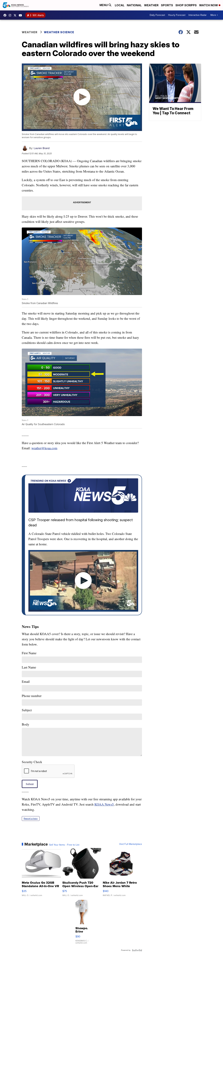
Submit (30, 784)
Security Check (32, 762)
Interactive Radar (198, 15)
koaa (16, 15)
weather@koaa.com (44, 448)
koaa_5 (11, 15)
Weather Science (59, 32)
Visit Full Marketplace (130, 844)
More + (214, 15)
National (134, 5)
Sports (167, 5)
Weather (151, 5)
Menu (104, 5)
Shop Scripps (186, 5)
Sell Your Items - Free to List (64, 845)
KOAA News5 (104, 804)
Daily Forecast (157, 15)
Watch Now (209, 5)
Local (119, 5)
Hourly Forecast (176, 15)
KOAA (5, 15)
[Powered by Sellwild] (137, 950)
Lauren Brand (41, 148)
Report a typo (31, 818)
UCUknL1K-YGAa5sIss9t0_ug (21, 15)
